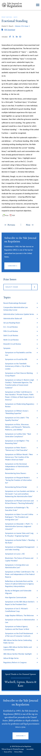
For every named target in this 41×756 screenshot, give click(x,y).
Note (15, 17)
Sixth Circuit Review (10, 336)
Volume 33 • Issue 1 (22, 26)
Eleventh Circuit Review (12, 344)
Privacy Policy (18, 752)
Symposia (6, 348)
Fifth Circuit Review (10, 331)
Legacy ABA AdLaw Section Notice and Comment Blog (17, 648)
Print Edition (7, 17)
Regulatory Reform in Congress (15, 663)
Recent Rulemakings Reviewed (14, 303)
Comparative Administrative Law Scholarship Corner (15, 309)
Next (28, 225)
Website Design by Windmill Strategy (13, 749)
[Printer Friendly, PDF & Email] (9, 215)
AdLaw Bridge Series (11, 658)
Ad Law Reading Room (11, 323)
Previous (11, 225)
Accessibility (30, 749)
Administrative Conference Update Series (18, 314)
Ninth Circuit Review (11, 340)
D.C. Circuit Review (10, 327)
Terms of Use (8, 752)
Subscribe (12, 266)
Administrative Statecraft (12, 319)
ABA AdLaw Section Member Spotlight (17, 654)
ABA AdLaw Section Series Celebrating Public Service (17, 641)
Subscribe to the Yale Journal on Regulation (20, 702)
